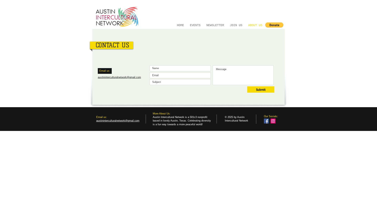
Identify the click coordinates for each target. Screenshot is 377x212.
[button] (274, 24)
